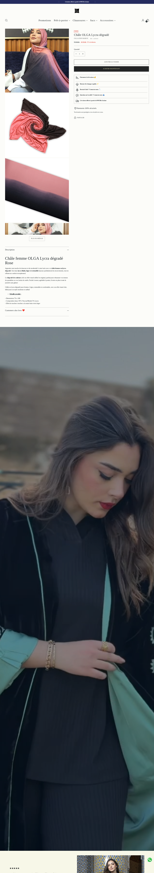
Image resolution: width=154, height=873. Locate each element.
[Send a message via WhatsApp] (150, 860)
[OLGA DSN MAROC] (77, 10)
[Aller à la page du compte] (143, 20)
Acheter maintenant (111, 69)
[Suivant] (95, 2)
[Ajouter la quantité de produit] (83, 54)
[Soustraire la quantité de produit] (76, 54)
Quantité (76, 49)
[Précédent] (58, 2)
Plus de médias (37, 238)
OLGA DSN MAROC (81, 38)
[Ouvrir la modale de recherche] (6, 20)
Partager (80, 118)
